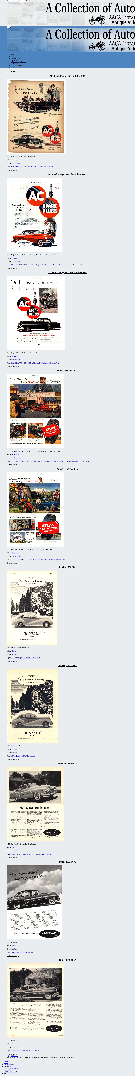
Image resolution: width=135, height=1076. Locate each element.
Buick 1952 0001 (67, 862)
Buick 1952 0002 (67, 960)
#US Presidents (48, 166)
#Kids (41, 265)
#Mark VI (29, 658)
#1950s (29, 166)
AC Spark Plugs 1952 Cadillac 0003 (67, 76)
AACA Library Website (18, 62)
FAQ (12, 67)
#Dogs (51, 461)
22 (12, 1056)
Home (13, 55)
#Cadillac (35, 166)
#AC (20, 166)
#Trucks (39, 461)
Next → (15, 1056)
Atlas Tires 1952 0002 (67, 469)
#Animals (46, 461)
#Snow (56, 461)
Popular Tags (15, 60)
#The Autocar (30, 756)
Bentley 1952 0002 (67, 665)
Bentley (14, 651)
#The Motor (36, 658)
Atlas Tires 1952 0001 (67, 370)
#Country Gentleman (65, 461)
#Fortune (36, 1050)
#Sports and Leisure (78, 461)
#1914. (41, 166)
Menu (9, 27)
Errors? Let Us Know (17, 65)
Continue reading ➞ (13, 170)
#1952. (25, 166)
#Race (31, 559)
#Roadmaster (29, 854)
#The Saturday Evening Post (75, 265)
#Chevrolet (13, 265)
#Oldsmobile (36, 363)
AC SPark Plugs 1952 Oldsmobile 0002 (67, 272)
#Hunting (88, 461)
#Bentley (18, 658)
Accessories (15, 160)
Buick (14, 847)
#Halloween (62, 265)
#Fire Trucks (33, 461)
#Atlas (17, 461)
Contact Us (14, 63)
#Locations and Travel (40, 559)
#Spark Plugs (14, 166)
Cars (15, 654)
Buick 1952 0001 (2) (67, 763)
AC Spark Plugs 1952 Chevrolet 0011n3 (67, 174)
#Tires (12, 461)
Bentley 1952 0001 (67, 567)
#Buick (22, 854)
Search (28, 1)
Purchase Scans (15, 58)
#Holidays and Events (51, 265)
